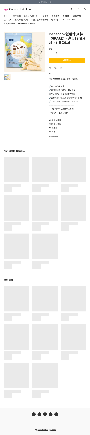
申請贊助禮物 (9, 23)
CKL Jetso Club (68, 20)
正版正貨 (44, 16)
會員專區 (55, 16)
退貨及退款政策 (21, 20)
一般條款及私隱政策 (39, 20)
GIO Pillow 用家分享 (26, 23)
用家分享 (55, 20)
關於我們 (17, 16)
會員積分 (66, 16)
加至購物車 (67, 60)
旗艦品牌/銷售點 (31, 16)
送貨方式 (7, 20)
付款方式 (77, 16)
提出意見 (53, 430)
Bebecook (54, 137)
